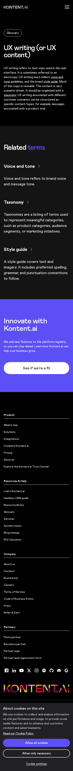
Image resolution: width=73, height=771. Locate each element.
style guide (51, 82)
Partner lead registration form (23, 658)
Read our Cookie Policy (18, 733)
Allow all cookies (36, 743)
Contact (9, 571)
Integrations (11, 439)
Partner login (12, 651)
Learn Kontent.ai (14, 491)
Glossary (13, 33)
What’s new (11, 425)
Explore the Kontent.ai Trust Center (26, 466)
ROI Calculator (13, 539)
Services (9, 518)
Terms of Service (14, 592)
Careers (9, 585)
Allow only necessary (36, 753)
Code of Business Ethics (19, 598)
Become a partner (15, 644)
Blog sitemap (11, 532)
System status (13, 525)
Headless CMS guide (16, 498)
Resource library (14, 505)
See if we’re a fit (36, 368)
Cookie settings (36, 764)
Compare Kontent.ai (16, 445)
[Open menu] (67, 7)
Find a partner (12, 637)
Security (9, 459)
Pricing (8, 452)
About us (9, 564)
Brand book (11, 578)
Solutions (10, 432)
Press (7, 605)
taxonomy (10, 95)
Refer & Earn (12, 612)
